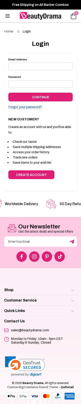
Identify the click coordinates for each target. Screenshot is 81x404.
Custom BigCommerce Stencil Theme (32, 387)
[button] (25, 366)
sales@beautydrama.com (30, 330)
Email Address (17, 59)
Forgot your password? (25, 107)
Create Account (31, 175)
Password (14, 77)
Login (27, 31)
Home (8, 31)
